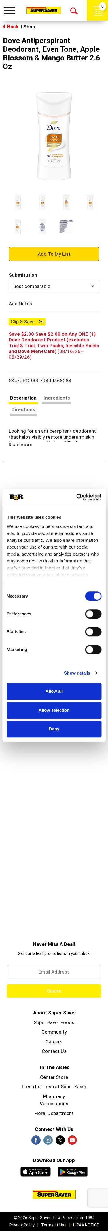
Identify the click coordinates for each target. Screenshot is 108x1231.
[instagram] (48, 1142)
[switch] (93, 614)
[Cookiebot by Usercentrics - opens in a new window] (76, 497)
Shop (29, 27)
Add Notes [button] (20, 303)
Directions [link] (23, 409)
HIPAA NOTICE (86, 1225)
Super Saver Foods (54, 1022)
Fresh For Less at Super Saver (54, 1086)
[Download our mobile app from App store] (35, 1171)
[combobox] (54, 286)
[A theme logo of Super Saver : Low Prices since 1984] (43, 10)
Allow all (54, 691)
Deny (54, 728)
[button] (18, 202)
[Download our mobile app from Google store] (73, 1171)
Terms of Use (54, 1225)
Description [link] (23, 398)
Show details (77, 673)
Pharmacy (54, 1096)
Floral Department (54, 1113)
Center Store (54, 1077)
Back (12, 26)
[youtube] (72, 1142)
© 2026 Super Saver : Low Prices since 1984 (54, 1217)
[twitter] (60, 1142)
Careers (54, 1042)
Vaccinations (54, 1103)
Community (54, 1032)
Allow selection (54, 710)
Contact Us (54, 1051)
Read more (20, 445)
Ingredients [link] (56, 398)
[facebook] (36, 1142)
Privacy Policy (22, 1225)
